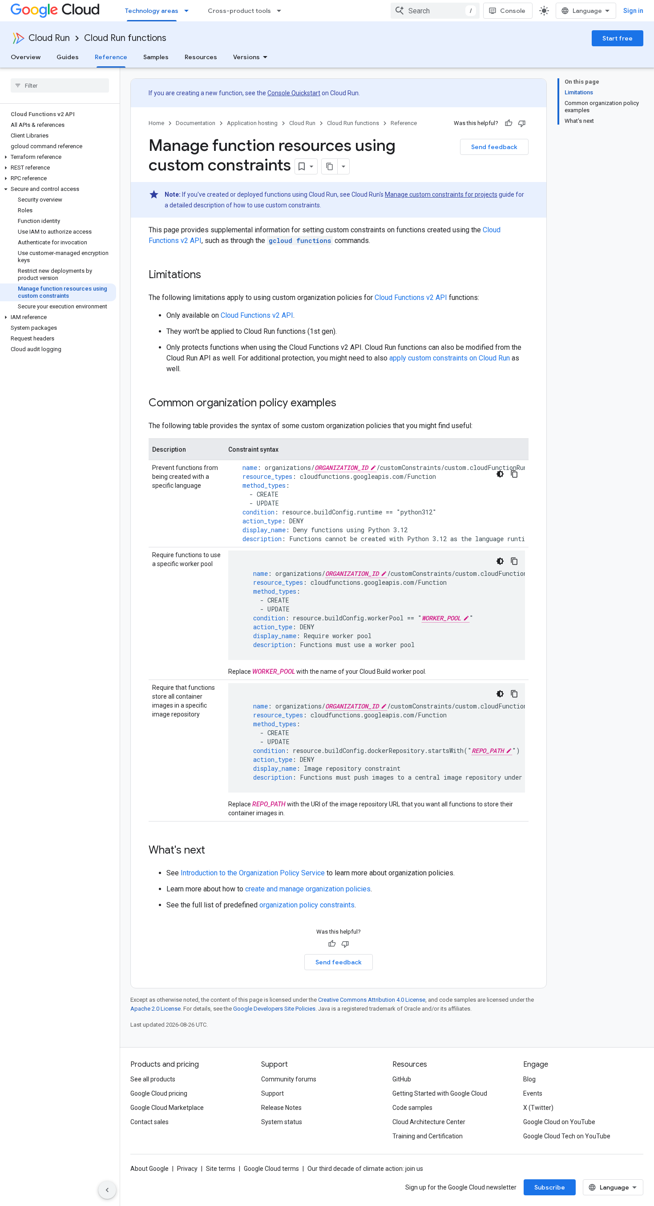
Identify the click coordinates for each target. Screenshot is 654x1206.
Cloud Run (49, 38)
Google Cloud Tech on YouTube (566, 1136)
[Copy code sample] (514, 474)
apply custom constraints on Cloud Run (449, 358)
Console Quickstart (293, 93)
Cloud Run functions (125, 38)
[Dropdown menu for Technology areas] (189, 10)
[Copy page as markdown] (330, 166)
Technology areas (151, 11)
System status (281, 1121)
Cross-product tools (239, 11)
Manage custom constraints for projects (441, 194)
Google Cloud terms (271, 1168)
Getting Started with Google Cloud (439, 1093)
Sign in (633, 10)
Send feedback (494, 147)
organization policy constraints (307, 905)
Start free (617, 38)
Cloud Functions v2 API (411, 297)
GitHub (401, 1079)
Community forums (288, 1079)
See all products (152, 1079)
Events (532, 1093)
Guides (68, 57)
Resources (201, 57)
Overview (25, 57)
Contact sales (149, 1121)
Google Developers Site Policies (274, 1008)
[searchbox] (60, 85)
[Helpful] (508, 123)
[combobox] (435, 11)
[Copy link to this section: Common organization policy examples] (345, 403)
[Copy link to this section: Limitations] (210, 275)
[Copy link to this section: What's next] (214, 851)
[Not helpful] (522, 123)
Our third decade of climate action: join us (365, 1168)
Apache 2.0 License (155, 1008)
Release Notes (281, 1107)
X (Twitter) (538, 1107)
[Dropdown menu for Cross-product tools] (281, 10)
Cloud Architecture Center (428, 1121)
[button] (58, 157)
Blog (529, 1079)
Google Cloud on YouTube (559, 1121)
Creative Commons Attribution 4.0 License (371, 999)
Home (156, 123)
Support (272, 1093)
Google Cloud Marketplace (167, 1107)
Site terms (220, 1168)
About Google (149, 1168)
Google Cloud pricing (158, 1093)
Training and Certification (427, 1136)
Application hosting (252, 123)
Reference (111, 57)
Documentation (195, 123)
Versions (246, 57)
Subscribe (549, 1187)
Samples (156, 57)
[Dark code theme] (500, 474)
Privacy (187, 1168)
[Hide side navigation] (107, 1190)
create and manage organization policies (308, 889)
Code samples (412, 1107)
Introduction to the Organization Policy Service (253, 873)
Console (512, 11)
